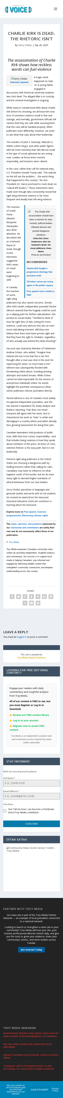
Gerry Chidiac (25, 45)
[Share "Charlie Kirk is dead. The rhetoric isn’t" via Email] (31, 603)
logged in (22, 636)
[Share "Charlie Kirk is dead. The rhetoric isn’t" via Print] (38, 603)
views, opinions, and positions (26, 524)
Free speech (30, 512)
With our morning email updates (20, 771)
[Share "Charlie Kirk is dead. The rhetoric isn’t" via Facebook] (12, 596)
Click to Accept (39, 1089)
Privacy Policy (55, 1089)
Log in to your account (25, 720)
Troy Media (14, 542)
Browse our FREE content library (31, 714)
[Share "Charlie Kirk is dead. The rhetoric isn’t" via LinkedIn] (44, 596)
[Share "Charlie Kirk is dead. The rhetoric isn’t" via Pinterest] (38, 596)
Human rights (41, 515)
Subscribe (31, 823)
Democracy (27, 515)
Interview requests (19, 82)
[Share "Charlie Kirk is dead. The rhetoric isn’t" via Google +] (25, 596)
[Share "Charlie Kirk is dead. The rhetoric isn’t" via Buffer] (51, 596)
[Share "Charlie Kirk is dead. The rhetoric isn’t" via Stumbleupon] (25, 603)
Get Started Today (31, 949)
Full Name (9, 778)
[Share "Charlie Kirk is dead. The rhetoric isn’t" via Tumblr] (31, 596)
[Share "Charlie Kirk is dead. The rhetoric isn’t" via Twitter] (18, 596)
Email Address (11, 791)
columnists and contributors (24, 527)
